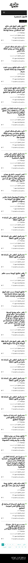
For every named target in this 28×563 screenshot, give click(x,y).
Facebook (3, 40)
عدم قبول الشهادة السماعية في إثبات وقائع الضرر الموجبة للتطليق (13, 506)
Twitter (1, 40)
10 (25, 547)
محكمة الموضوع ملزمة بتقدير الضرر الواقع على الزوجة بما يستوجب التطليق (14, 199)
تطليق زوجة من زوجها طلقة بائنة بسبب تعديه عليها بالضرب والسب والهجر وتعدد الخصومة (13, 438)
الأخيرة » (4, 547)
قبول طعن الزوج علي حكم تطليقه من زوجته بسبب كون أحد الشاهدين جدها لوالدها (14, 28)
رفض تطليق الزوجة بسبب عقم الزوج (13, 274)
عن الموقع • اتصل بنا (21, 557)
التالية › (9, 547)
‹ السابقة (19, 544)
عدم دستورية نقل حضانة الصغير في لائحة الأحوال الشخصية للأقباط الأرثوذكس (14, 526)
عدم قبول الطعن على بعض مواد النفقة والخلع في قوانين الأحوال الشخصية (14, 155)
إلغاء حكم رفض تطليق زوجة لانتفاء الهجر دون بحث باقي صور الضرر (13, 485)
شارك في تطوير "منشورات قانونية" (19, 559)
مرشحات (22, 21)
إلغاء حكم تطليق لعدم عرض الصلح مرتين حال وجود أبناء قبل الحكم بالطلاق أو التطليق (14, 90)
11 (22, 547)
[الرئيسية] (14, 5)
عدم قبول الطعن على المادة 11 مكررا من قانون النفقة (13, 360)
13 (16, 547)
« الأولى (24, 544)
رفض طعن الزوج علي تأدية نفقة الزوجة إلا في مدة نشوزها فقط (13, 342)
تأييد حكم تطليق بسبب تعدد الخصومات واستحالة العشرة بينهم (14, 69)
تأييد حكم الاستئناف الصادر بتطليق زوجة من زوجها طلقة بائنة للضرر (14, 48)
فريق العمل (13, 557)
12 (19, 547)
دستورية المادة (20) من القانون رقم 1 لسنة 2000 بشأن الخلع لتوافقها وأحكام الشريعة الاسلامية (13, 111)
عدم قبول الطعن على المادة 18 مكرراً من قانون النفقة (13, 237)
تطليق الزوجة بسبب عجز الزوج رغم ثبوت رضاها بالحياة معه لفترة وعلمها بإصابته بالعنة (13, 293)
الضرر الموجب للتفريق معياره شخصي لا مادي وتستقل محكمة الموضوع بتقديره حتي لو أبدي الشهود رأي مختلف (13, 177)
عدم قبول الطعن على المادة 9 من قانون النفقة (13, 218)
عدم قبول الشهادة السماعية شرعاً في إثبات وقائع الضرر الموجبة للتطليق (14, 417)
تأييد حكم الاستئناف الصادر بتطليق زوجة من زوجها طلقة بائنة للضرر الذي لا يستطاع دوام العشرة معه (13, 134)
